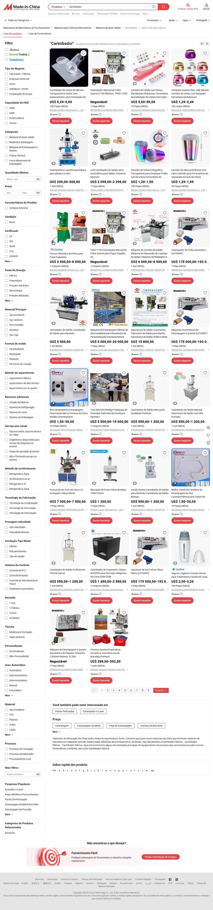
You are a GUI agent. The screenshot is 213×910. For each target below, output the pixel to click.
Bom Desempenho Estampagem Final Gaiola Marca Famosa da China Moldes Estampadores (69, 413)
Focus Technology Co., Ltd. (101, 892)
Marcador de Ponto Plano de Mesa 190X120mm (108, 491)
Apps (185, 20)
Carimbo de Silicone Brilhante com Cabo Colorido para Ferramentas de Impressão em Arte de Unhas (189, 173)
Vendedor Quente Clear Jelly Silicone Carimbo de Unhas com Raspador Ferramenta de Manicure (190, 93)
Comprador (153, 20)
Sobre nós (39, 879)
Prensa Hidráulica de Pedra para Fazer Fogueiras (66, 255)
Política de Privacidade (91, 879)
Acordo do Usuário (69, 879)
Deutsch (90, 883)
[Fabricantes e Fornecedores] (21, 6)
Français (68, 883)
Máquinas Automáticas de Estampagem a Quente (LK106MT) (189, 331)
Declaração (52, 879)
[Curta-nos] (170, 879)
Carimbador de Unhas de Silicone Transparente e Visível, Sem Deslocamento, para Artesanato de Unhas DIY (68, 93)
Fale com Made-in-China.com (119, 879)
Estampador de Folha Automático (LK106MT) (188, 251)
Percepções (160, 879)
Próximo (159, 690)
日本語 (58, 883)
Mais (55, 731)
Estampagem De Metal (107, 13)
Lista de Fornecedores (39, 33)
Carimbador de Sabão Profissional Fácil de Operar (67, 571)
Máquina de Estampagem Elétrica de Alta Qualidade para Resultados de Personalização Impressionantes (109, 333)
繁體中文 (47, 883)
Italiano (113, 883)
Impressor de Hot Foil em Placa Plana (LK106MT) (147, 571)
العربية (148, 883)
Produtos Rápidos (143, 879)
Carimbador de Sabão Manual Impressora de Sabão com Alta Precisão (187, 413)
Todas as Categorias (18, 20)
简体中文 (36, 883)
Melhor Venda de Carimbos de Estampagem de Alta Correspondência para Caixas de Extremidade (188, 493)
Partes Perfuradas (64, 711)
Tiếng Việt (201, 883)
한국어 (139, 883)
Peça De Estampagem (130, 13)
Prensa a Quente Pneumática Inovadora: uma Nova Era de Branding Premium (105, 653)
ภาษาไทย (180, 883)
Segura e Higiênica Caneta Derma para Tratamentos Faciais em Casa (189, 575)
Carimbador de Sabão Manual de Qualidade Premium (148, 411)
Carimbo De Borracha (151, 725)
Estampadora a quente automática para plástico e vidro (68, 171)
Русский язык (126, 883)
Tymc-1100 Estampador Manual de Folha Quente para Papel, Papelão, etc (108, 253)
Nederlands (160, 883)
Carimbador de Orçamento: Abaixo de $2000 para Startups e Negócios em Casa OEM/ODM (108, 573)
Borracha (76, 13)
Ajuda (172, 20)
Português (101, 883)
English (24, 883)
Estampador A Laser (93, 711)
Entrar (206, 8)
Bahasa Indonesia (107, 886)
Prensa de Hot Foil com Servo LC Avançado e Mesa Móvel (66, 491)
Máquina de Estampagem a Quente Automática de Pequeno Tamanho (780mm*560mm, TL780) (68, 653)
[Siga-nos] (176, 879)
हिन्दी (170, 883)
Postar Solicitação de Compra (160, 857)
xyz (152, 770)
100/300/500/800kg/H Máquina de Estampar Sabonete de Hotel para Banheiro (108, 413)
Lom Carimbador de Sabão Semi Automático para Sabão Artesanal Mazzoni (107, 173)
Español (79, 883)
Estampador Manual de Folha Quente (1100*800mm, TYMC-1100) (108, 91)
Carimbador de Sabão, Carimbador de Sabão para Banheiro (68, 331)
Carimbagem (89, 13)
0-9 (54, 770)
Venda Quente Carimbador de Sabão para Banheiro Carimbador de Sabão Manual (150, 493)
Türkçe (190, 883)
